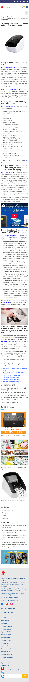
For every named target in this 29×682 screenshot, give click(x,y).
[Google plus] (18, 2)
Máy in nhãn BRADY (6, 629)
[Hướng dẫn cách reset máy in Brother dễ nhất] (14, 485)
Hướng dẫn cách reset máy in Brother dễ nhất (13, 500)
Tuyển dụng (5, 518)
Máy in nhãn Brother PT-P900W (11, 376)
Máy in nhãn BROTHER (6, 632)
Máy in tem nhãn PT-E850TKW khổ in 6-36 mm (13, 435)
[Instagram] (21, 2)
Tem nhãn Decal (5, 665)
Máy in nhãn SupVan (6, 640)
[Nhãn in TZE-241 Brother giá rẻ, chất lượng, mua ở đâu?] (14, 452)
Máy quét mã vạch (5, 663)
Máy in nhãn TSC (5, 646)
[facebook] (14, 2)
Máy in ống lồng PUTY (6, 654)
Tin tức (4, 515)
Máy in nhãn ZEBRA (6, 648)
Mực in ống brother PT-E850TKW (12, 381)
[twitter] (7, 604)
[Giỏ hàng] (23, 7)
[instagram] (11, 604)
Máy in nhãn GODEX (6, 634)
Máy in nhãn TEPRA (6, 643)
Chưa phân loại (4, 618)
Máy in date (4, 623)
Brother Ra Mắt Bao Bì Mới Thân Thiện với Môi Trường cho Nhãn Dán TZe (14, 531)
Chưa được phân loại (7, 510)
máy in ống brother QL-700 (9, 341)
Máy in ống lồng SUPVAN (7, 657)
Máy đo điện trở (5, 620)
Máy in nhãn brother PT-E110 (10, 377)
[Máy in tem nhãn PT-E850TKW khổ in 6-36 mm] (14, 423)
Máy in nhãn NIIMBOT (6, 637)
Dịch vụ (4, 513)
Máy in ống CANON (5, 651)
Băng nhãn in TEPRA (6, 615)
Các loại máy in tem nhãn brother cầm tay (13, 547)
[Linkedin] (24, 2)
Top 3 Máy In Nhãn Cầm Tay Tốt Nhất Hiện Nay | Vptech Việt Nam (14, 526)
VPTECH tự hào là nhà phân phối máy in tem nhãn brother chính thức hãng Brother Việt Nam (14, 543)
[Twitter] (27, 2)
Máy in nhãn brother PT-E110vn (11, 379)
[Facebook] (2, 604)
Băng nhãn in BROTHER (7, 612)
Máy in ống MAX (5, 660)
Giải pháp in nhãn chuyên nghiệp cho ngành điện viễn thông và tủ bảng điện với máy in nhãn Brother (14, 537)
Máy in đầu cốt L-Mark (6, 626)
